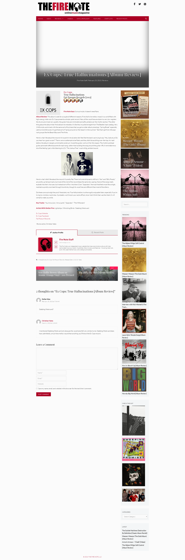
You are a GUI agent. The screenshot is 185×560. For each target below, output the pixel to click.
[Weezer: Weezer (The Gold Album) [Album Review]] (135, 146)
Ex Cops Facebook (42, 216)
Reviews (58, 19)
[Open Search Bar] (146, 18)
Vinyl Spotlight (83, 19)
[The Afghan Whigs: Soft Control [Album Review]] (135, 196)
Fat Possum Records (43, 219)
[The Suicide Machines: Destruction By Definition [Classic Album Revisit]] (135, 117)
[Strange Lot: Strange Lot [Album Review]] (133, 485)
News (49, 19)
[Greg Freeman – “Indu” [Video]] (133, 434)
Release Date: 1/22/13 (71, 260)
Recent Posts (121, 19)
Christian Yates (47, 321)
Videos (70, 19)
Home (40, 19)
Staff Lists (108, 19)
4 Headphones (42, 260)
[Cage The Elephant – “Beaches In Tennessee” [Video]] (133, 500)
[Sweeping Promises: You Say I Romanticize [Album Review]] (133, 460)
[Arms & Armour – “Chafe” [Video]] (135, 167)
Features (97, 19)
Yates (80, 260)
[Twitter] (139, 4)
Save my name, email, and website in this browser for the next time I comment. (64, 388)
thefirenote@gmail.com (65, 242)
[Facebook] (134, 4)
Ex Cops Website (42, 213)
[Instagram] (145, 4)
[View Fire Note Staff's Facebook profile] (55, 242)
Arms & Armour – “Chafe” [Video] (133, 542)
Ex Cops (49, 260)
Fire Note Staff (66, 239)
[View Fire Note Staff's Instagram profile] (55, 246)
